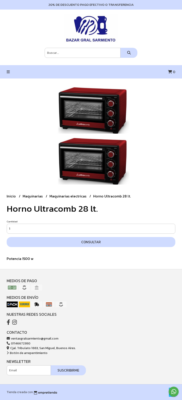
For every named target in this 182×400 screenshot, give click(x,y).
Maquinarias (33, 196)
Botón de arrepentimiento (28, 352)
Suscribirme (68, 370)
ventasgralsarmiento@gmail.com (34, 338)
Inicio (12, 196)
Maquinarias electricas (68, 196)
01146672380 (20, 343)
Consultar (91, 242)
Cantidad (12, 221)
